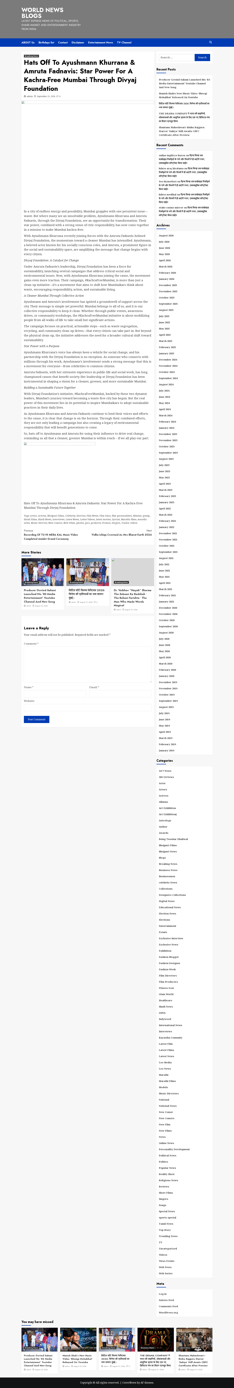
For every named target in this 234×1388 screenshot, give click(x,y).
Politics (163, 1161)
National (164, 1099)
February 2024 (167, 421)
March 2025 (165, 341)
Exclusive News (168, 944)
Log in (163, 1293)
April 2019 (165, 731)
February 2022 (167, 520)
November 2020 (168, 613)
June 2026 (164, 247)
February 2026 (167, 272)
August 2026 (166, 235)
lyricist (116, 519)
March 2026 (165, 266)
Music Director (39, 522)
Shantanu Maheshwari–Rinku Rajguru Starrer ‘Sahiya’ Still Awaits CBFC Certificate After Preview (182, 131)
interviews (58, 519)
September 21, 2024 (46, 96)
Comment (31, 643)
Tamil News (166, 1223)
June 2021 (164, 570)
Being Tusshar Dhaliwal (173, 839)
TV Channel (124, 42)
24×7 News (165, 770)
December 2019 (168, 682)
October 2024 (166, 372)
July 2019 (164, 713)
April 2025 (165, 334)
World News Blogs (42, 13)
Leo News (165, 1068)
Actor (162, 783)
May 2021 (164, 576)
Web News (165, 1267)
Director (81, 515)
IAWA (162, 1012)
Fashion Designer (169, 963)
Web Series (166, 1273)
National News (168, 1105)
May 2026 (164, 254)
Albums (163, 801)
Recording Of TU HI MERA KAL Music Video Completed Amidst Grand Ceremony (51, 535)
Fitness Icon (166, 987)
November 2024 (168, 365)
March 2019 (165, 738)
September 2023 (168, 452)
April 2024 (165, 409)
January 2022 (166, 527)
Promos (106, 522)
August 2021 (166, 558)
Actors (163, 789)
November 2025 (168, 291)
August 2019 (166, 707)
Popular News (167, 1167)
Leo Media (165, 1062)
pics (87, 522)
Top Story (165, 1229)
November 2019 (168, 688)
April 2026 (165, 260)
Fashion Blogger (169, 956)
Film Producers (168, 981)
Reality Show (167, 1174)
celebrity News (168, 882)
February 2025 (167, 347)
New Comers (55, 522)
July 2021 (164, 564)
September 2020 (168, 626)
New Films (69, 522)
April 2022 (165, 508)
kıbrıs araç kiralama (171, 168)
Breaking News (31, 56)
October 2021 (166, 545)
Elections (164, 919)
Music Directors (169, 1093)
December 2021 (168, 533)
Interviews (165, 1031)
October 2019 (166, 694)
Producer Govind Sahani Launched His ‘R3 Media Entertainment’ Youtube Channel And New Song (40, 595)
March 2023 (165, 489)
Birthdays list (46, 42)
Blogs (162, 857)
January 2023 (166, 502)
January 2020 (166, 676)
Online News (166, 1143)
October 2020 (166, 620)
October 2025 (166, 297)
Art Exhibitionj (168, 814)
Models (163, 1087)
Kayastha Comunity (170, 1037)
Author (163, 826)
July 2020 (164, 638)
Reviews (164, 1186)
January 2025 (166, 353)
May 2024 (164, 403)
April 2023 (165, 483)
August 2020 (166, 632)
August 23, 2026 (41, 606)
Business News (168, 870)
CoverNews (129, 1382)
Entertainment (167, 925)
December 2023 (168, 434)
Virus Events (166, 1260)
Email (94, 687)
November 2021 (168, 539)
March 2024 (165, 415)
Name (28, 687)
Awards (163, 832)
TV (160, 1242)
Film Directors (168, 975)
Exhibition (165, 950)
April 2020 (165, 657)
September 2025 (168, 303)
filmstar (137, 515)
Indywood (165, 1019)
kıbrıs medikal (167, 194)
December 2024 (168, 359)
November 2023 (168, 440)
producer (96, 522)
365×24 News (166, 777)
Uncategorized (168, 1248)
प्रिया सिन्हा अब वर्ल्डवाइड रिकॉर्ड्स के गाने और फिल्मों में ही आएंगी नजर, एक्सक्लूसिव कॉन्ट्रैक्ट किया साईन (182, 159)
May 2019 (164, 725)
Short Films (166, 1192)
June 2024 (164, 396)
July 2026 (164, 241)
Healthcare (165, 1000)
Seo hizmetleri (168, 181)
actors (33, 515)
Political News (167, 1155)
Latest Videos (87, 519)
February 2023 (167, 496)
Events (163, 932)
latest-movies (103, 519)
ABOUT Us (28, 42)
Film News (92, 515)
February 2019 (167, 744)
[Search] (211, 42)
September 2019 (168, 700)
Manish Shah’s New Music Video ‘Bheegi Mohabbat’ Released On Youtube (183, 95)
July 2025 (164, 316)
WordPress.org (168, 1312)
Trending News (168, 1236)
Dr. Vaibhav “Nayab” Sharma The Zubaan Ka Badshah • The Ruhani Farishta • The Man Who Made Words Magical (132, 597)
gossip (146, 515)
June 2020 (164, 645)
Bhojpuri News (168, 851)
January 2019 (166, 750)
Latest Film (166, 1043)
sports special (167, 1217)
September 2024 (168, 378)
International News (170, 1025)
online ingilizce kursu (172, 155)
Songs (162, 1205)
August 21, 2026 (86, 602)
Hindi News (44, 519)
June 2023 (164, 471)
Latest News (72, 519)
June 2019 (164, 719)
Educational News (170, 907)
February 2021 (167, 595)
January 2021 (166, 601)
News (162, 1136)
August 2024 (166, 384)
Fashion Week (167, 969)
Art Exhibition (167, 808)
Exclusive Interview (171, 938)
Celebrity (70, 515)
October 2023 (166, 446)
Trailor (125, 522)
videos (133, 522)
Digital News (167, 901)
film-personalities (122, 515)
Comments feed (168, 1306)
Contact (63, 42)
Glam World (166, 994)
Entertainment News (100, 42)
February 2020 (167, 669)
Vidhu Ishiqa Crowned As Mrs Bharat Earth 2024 (122, 533)
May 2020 (164, 651)
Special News (167, 1211)
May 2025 (164, 328)
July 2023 (164, 465)
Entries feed (166, 1300)
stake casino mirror (171, 207)
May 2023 (164, 477)
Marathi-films (128, 519)
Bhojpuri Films (55, 515)
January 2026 (166, 278)
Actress (42, 515)
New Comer (166, 1112)
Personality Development (174, 1149)
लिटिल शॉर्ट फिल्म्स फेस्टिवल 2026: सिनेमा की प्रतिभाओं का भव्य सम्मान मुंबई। (87, 594)
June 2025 (164, 322)
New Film (164, 1124)
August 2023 (166, 458)
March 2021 (165, 589)
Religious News (168, 1180)
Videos (163, 1254)
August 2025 (166, 309)
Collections (166, 888)
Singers (116, 522)
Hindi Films (30, 519)
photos (80, 522)
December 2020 (168, 607)
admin (30, 96)
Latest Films (166, 1050)
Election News (167, 913)
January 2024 (166, 427)
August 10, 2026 (131, 609)
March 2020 (165, 663)
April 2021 (165, 582)
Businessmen (167, 876)
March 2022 (165, 514)
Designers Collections (172, 894)
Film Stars (105, 515)
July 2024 (164, 390)
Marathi (163, 1074)
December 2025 (168, 285)
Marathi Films (167, 1081)
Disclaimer (78, 42)
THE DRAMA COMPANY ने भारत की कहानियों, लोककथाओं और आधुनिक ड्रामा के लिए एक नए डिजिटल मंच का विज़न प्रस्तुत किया (184, 117)
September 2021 (168, 551)
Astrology (165, 820)
